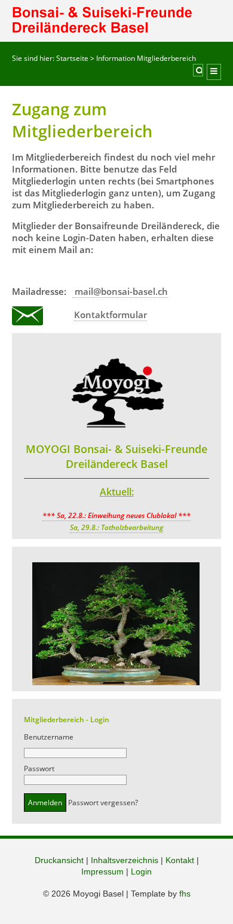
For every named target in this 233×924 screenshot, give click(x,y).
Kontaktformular (110, 315)
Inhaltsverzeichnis (124, 860)
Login (141, 871)
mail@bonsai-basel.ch (120, 291)
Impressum (102, 871)
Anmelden (45, 802)
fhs (185, 893)
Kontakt (179, 860)
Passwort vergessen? (103, 802)
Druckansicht (59, 860)
